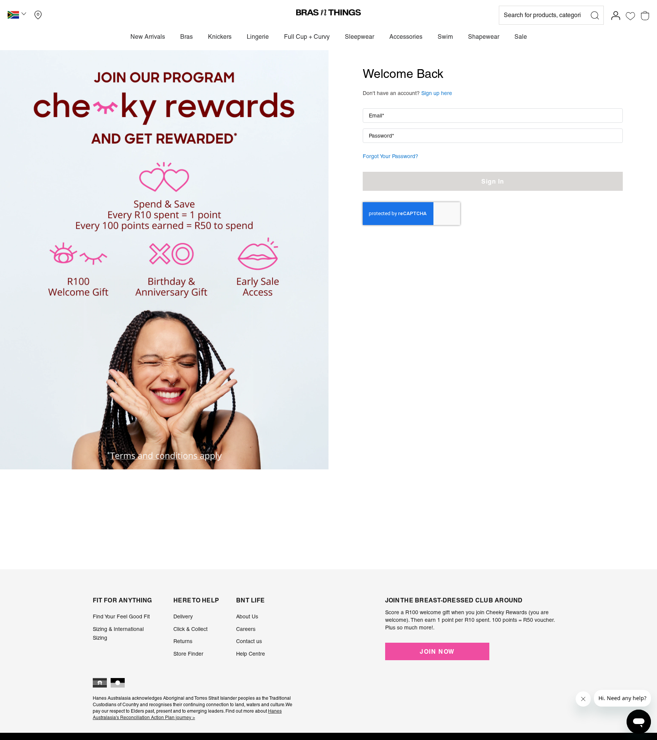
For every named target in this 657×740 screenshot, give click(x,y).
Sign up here (436, 93)
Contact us (249, 641)
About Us (247, 616)
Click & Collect (190, 629)
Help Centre (250, 654)
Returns (182, 641)
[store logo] (328, 12)
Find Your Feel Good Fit (121, 616)
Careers (246, 629)
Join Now (437, 651)
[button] (18, 16)
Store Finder (188, 654)
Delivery (183, 616)
